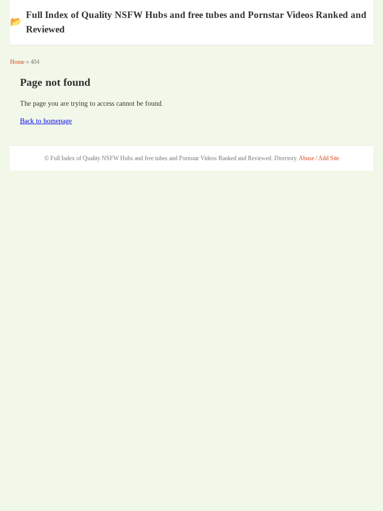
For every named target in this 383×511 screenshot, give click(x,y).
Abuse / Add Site (319, 158)
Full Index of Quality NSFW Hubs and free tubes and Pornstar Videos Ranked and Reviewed (188, 21)
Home (17, 61)
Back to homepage (46, 121)
